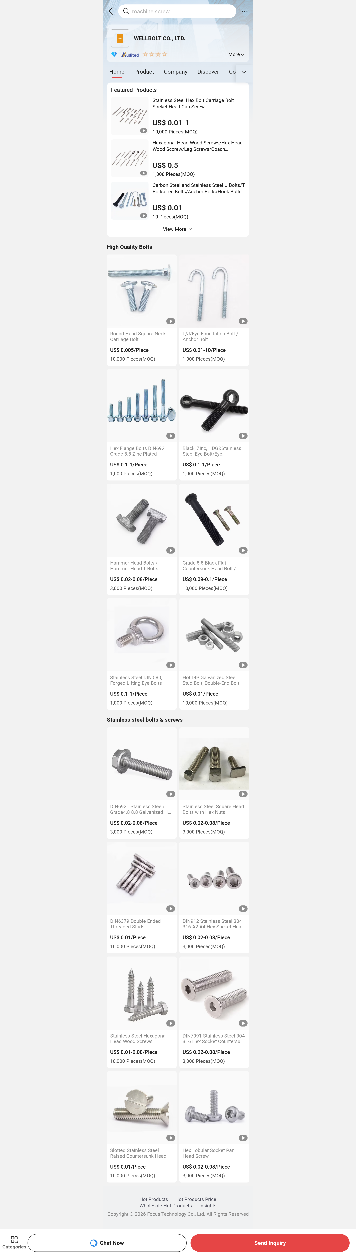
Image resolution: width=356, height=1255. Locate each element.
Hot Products (153, 1199)
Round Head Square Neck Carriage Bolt (138, 336)
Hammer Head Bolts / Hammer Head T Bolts (134, 565)
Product (144, 71)
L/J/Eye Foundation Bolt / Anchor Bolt (210, 336)
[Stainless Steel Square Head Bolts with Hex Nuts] (214, 764)
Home (116, 71)
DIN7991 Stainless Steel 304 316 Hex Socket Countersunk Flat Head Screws (214, 1038)
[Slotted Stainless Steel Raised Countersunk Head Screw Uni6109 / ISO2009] (141, 1107)
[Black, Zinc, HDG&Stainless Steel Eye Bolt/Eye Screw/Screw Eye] (214, 405)
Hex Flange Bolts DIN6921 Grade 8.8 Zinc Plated (138, 451)
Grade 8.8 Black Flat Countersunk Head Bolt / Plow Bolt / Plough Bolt (209, 565)
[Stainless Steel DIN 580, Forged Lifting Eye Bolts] (141, 634)
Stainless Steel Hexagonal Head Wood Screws (138, 1038)
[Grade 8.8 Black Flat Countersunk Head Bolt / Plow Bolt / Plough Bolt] (214, 520)
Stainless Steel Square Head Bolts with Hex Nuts (213, 809)
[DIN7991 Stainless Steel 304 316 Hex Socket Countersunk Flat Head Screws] (214, 993)
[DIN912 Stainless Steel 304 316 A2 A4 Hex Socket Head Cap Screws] (214, 878)
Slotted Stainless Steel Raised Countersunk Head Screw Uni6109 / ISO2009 (138, 1153)
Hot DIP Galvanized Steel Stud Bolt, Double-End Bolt (211, 680)
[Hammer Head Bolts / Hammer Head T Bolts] (141, 520)
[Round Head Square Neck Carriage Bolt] (141, 291)
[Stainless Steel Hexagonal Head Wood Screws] (141, 993)
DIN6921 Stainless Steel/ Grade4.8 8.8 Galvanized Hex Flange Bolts (141, 809)
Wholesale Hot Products (165, 1205)
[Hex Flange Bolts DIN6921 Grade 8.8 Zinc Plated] (141, 405)
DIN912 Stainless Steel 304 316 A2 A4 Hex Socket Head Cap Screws (213, 924)
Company (175, 71)
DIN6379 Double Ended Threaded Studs (135, 924)
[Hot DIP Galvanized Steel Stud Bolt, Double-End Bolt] (214, 634)
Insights (208, 1205)
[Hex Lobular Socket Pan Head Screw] (214, 1107)
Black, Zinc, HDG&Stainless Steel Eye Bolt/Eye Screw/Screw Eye (212, 451)
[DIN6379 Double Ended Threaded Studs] (141, 878)
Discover (208, 71)
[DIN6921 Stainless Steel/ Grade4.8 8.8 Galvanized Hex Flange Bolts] (141, 764)
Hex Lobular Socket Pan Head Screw (208, 1153)
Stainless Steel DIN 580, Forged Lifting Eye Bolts (136, 680)
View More (174, 229)
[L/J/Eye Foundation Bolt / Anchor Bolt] (214, 291)
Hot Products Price (195, 1199)
